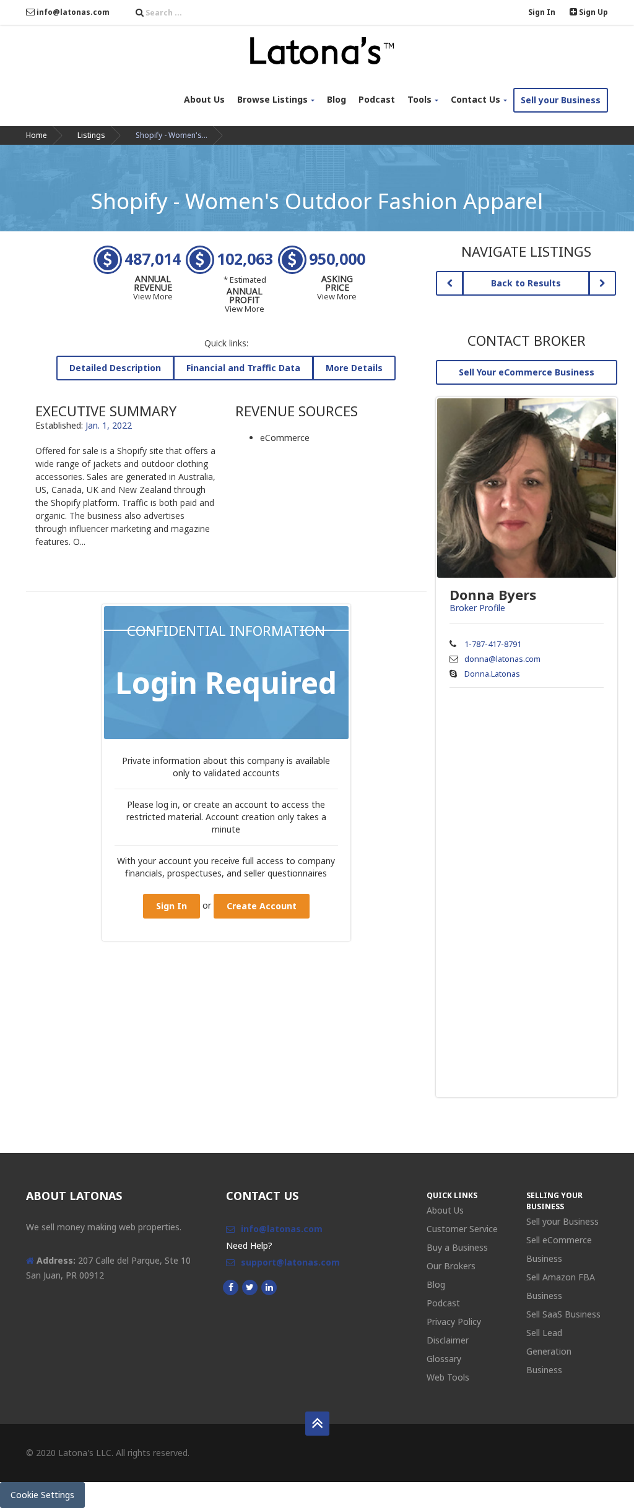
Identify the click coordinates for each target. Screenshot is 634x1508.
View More (153, 296)
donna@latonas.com (502, 658)
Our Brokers (451, 1266)
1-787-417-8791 (492, 643)
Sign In (541, 12)
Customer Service (462, 1229)
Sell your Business (561, 100)
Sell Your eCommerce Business (526, 372)
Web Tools (448, 1377)
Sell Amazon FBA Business (560, 1286)
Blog (336, 99)
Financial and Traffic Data (243, 368)
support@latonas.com (290, 1262)
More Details (354, 368)
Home (36, 135)
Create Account (262, 906)
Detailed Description (115, 368)
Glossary (444, 1358)
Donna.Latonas (492, 673)
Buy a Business (457, 1247)
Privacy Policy (454, 1321)
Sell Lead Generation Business (548, 1351)
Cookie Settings (42, 1495)
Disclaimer (448, 1340)
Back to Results (526, 283)
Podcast (376, 99)
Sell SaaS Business (563, 1314)
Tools (419, 99)
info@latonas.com (72, 12)
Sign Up (592, 12)
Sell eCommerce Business (559, 1249)
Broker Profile (477, 608)
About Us (204, 99)
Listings (91, 135)
